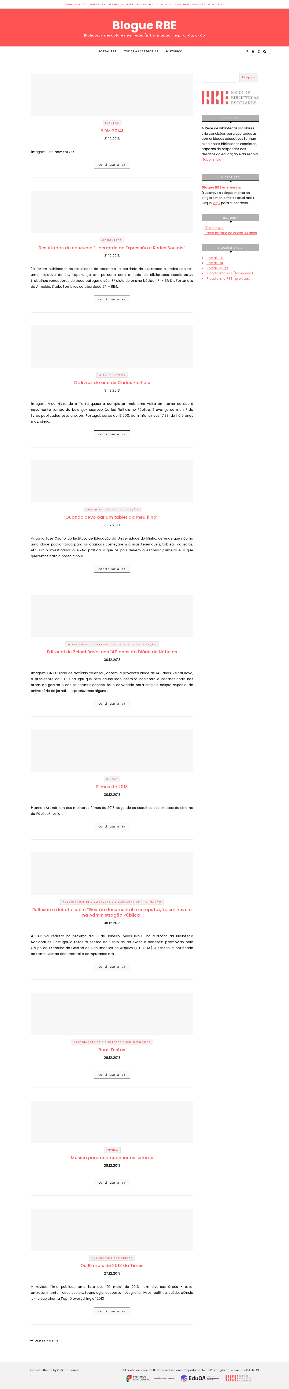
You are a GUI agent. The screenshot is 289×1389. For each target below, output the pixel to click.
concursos (112, 240)
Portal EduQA (217, 268)
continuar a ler (112, 165)
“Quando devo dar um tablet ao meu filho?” (112, 517)
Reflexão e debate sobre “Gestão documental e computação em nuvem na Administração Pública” (112, 912)
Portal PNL (214, 262)
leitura (105, 374)
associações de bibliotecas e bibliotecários (101, 901)
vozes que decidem (174, 4)
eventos (112, 123)
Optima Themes (68, 1370)
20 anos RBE (214, 227)
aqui (216, 203)
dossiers (198, 4)
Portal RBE (107, 51)
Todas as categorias (141, 51)
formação (152, 901)
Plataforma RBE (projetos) (228, 278)
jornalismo (77, 644)
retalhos (150, 4)
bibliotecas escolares (82, 4)
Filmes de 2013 (112, 787)
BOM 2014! (112, 131)
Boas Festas (112, 1050)
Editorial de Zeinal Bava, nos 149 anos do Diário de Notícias (112, 652)
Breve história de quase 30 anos (230, 233)
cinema (112, 779)
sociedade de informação (134, 644)
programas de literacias (121, 4)
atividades (216, 4)
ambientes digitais (101, 509)
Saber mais (211, 159)
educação (129, 509)
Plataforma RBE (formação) (229, 273)
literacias (100, 644)
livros (119, 374)
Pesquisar (249, 77)
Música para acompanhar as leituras (112, 1158)
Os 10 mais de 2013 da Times (112, 1265)
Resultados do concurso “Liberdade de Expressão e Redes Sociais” (112, 248)
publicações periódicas (112, 1258)
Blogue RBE (145, 25)
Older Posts (46, 1341)
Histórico (174, 51)
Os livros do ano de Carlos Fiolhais (112, 382)
